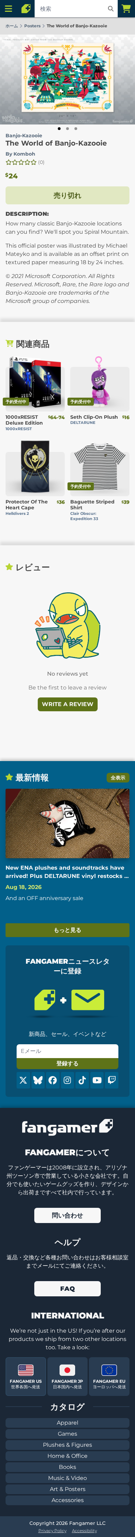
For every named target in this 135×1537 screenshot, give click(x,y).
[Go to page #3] (76, 128)
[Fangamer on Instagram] (67, 1080)
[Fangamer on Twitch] (111, 1080)
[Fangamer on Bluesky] (38, 1080)
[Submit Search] (111, 8)
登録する (67, 1063)
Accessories (68, 1500)
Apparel (67, 1422)
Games (67, 1433)
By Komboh (20, 154)
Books (67, 1467)
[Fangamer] (26, 8)
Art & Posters (68, 1489)
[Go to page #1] (59, 128)
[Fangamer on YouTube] (97, 1080)
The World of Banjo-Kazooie (56, 143)
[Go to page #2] (67, 128)
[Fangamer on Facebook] (53, 1080)
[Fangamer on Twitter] (23, 1080)
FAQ (67, 1289)
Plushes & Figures (67, 1445)
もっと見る (67, 930)
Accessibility (84, 1530)
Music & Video (67, 1478)
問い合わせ (67, 1215)
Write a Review (67, 704)
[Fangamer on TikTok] (82, 1080)
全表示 (118, 778)
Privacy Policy (52, 1530)
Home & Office (67, 1456)
